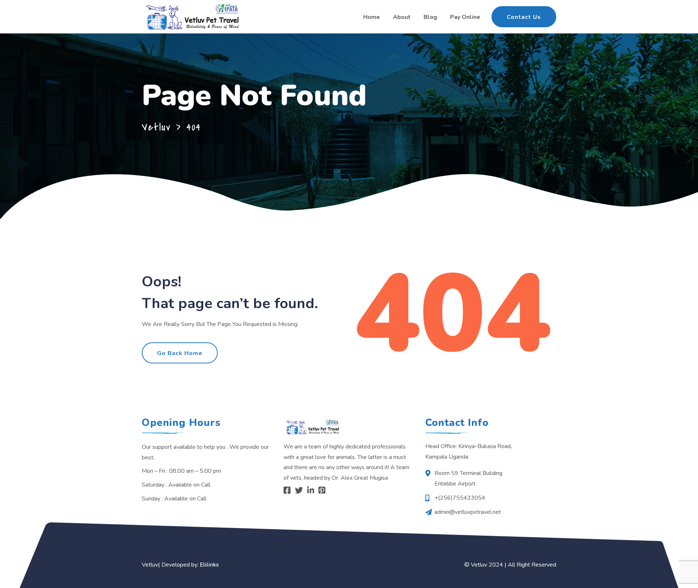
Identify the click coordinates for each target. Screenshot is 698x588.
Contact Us (524, 17)
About (401, 17)
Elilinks (209, 565)
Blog (430, 17)
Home (371, 17)
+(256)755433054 (459, 498)
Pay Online (465, 17)
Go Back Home (179, 353)
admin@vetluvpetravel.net (467, 512)
